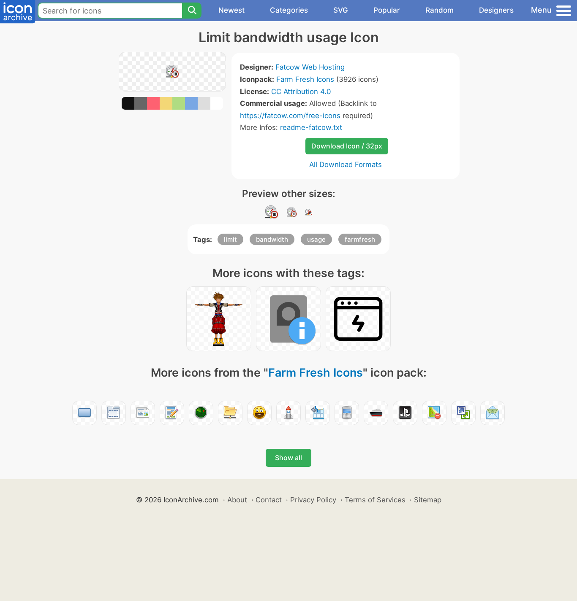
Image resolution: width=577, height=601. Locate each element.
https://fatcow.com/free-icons (290, 115)
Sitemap (427, 500)
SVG (340, 10)
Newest (231, 10)
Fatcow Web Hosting (310, 67)
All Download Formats (345, 164)
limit (230, 239)
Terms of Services (375, 500)
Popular (386, 10)
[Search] (191, 11)
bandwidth (272, 239)
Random (439, 10)
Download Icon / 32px (346, 146)
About (237, 500)
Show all (288, 457)
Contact (269, 500)
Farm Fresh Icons (305, 79)
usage (316, 239)
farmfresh (360, 239)
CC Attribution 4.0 (301, 91)
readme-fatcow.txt (311, 127)
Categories (289, 10)
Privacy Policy (313, 500)
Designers (496, 10)
